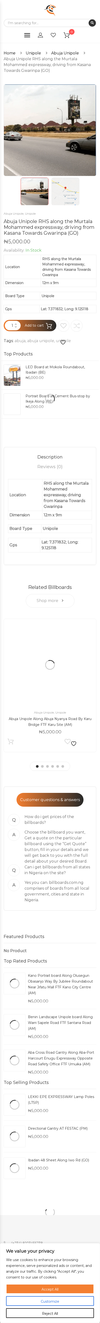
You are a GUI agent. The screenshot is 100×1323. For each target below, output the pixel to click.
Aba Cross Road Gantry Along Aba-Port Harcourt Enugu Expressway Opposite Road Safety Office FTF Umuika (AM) (61, 1058)
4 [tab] (52, 766)
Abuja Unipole (65, 53)
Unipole (33, 53)
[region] (50, 1283)
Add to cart (34, 325)
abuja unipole (40, 340)
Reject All (50, 1313)
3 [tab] (47, 766)
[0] (70, 36)
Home (10, 53)
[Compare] (77, 326)
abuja (20, 340)
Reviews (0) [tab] (50, 466)
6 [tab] (62, 766)
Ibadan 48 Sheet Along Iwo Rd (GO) (58, 1160)
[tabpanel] (50, 685)
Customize (50, 1301)
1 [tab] (37, 766)
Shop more (48, 600)
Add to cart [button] (11, 743)
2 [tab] (42, 766)
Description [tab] (50, 457)
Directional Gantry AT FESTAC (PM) (58, 1128)
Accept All (50, 1289)
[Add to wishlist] (63, 332)
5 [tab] (57, 766)
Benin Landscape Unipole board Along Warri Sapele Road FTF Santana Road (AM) (60, 1023)
